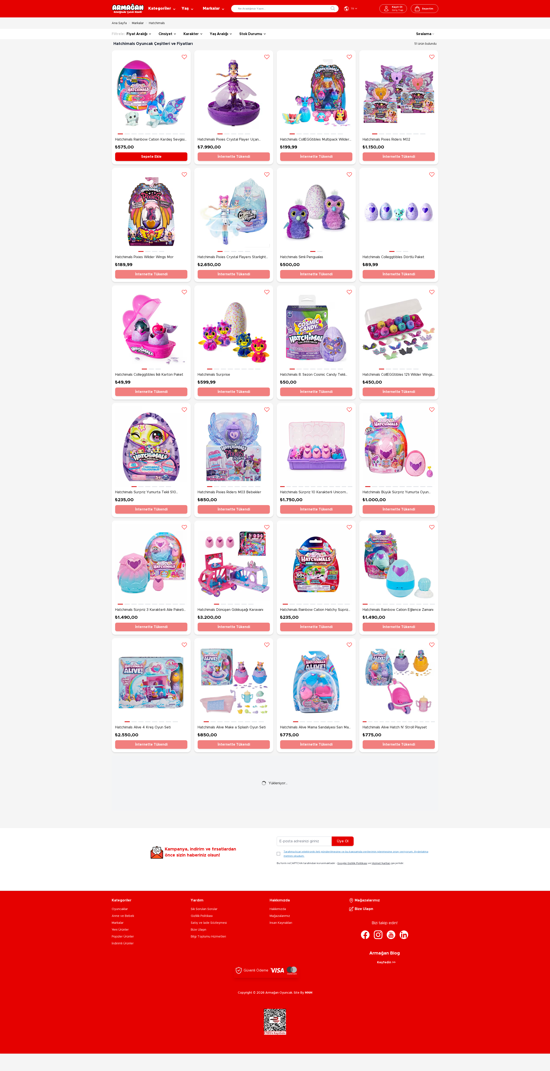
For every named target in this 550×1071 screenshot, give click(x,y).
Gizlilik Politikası (202, 916)
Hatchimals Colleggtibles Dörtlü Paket (393, 257)
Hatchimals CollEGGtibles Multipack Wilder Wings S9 (314, 140)
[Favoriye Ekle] (184, 57)
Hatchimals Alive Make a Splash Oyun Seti (232, 727)
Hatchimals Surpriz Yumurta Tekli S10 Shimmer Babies (145, 492)
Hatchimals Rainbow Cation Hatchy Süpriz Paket (314, 610)
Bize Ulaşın (198, 929)
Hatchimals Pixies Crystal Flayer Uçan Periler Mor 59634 (228, 140)
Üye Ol (342, 841)
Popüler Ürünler (123, 936)
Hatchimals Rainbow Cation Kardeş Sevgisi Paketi (150, 140)
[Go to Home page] (128, 8)
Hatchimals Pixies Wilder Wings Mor (144, 257)
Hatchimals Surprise (214, 374)
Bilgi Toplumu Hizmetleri (208, 936)
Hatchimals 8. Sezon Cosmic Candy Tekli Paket (312, 375)
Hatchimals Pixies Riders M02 (386, 139)
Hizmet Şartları (381, 863)
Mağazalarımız (280, 916)
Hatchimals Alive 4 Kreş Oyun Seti (143, 727)
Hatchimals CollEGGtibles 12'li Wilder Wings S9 (397, 375)
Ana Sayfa (119, 23)
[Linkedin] (404, 934)
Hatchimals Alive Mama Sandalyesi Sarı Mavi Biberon (315, 728)
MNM (308, 992)
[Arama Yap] (332, 8)
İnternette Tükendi (234, 156)
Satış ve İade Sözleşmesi (209, 922)
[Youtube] (391, 934)
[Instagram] (378, 934)
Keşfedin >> (386, 962)
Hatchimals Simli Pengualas (301, 257)
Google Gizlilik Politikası (352, 863)
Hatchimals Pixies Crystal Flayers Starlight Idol (232, 257)
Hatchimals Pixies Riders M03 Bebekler (229, 492)
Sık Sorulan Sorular (204, 909)
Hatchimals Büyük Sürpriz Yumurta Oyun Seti (396, 492)
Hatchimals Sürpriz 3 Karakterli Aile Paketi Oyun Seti (149, 610)
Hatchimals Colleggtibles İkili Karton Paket (149, 374)
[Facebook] (365, 934)
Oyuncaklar (120, 909)
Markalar (138, 23)
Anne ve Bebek (123, 916)
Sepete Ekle (151, 156)
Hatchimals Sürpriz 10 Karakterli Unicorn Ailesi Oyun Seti (313, 492)
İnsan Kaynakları (281, 922)
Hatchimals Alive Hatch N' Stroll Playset (395, 727)
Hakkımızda (278, 909)
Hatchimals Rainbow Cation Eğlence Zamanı (398, 609)
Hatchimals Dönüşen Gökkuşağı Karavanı (230, 609)
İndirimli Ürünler (123, 943)
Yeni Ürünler (120, 929)
